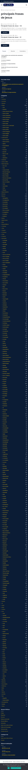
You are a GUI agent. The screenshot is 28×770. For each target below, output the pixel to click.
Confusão (5, 329)
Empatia (4, 381)
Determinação (6, 363)
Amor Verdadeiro (6, 262)
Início (3, 10)
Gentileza (5, 417)
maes (4, 184)
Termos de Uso (4, 729)
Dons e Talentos (6, 375)
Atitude (4, 278)
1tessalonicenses (6, 617)
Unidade (4, 589)
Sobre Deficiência (6, 117)
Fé (3, 407)
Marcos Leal (5, 153)
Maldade (5, 466)
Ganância (5, 413)
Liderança (5, 456)
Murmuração (5, 486)
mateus (4, 663)
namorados (5, 186)
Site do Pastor (4, 24)
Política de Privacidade (6, 727)
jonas (4, 653)
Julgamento (5, 454)
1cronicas (4, 99)
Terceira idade (6, 573)
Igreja (4, 434)
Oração (4, 496)
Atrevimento (5, 280)
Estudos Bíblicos (5, 224)
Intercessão (5, 450)
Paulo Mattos (4, 683)
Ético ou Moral (6, 210)
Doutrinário (5, 206)
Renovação (5, 538)
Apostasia (5, 270)
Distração (5, 371)
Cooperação (5, 337)
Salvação (5, 548)
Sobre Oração (6, 127)
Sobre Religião (6, 133)
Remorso (5, 536)
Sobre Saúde (5, 135)
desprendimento (5, 192)
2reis (4, 623)
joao (4, 651)
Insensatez (5, 448)
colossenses (5, 629)
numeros (4, 667)
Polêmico (5, 216)
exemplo (4, 401)
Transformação (6, 583)
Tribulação (5, 585)
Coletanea (4, 159)
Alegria (4, 246)
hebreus (4, 645)
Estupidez (5, 395)
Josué (3, 605)
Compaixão (5, 315)
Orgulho (4, 498)
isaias (4, 649)
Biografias (3, 715)
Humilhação (5, 432)
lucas (4, 659)
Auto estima (5, 282)
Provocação (5, 526)
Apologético (5, 198)
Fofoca (4, 411)
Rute (3, 690)
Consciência (5, 331)
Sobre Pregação (6, 131)
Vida (4, 593)
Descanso (5, 353)
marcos (4, 661)
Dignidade (5, 367)
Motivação (5, 484)
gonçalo (4, 151)
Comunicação (6, 319)
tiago (4, 677)
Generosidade (6, 415)
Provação (5, 524)
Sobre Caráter (6, 113)
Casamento (5, 307)
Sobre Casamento (6, 115)
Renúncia (5, 540)
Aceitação (5, 240)
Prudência (5, 528)
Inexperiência (5, 440)
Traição (4, 579)
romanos (5, 671)
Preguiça (5, 516)
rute (3, 673)
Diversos (3, 194)
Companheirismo (6, 317)
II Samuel (4, 236)
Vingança (5, 597)
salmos (4, 675)
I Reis (3, 228)
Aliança (4, 248)
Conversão (5, 335)
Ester (3, 222)
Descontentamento (7, 357)
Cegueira (5, 309)
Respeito (5, 542)
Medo (4, 472)
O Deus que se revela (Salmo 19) (10, 1)
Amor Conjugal (6, 256)
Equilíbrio (5, 385)
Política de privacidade (16, 768)
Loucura (4, 462)
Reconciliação (6, 530)
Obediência (5, 490)
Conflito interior (6, 325)
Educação (5, 377)
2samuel (3, 103)
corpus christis (6, 169)
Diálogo (4, 365)
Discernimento (6, 369)
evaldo (4, 147)
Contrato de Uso (4, 731)
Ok (8, 768)
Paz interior (5, 506)
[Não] (26, 766)
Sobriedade (5, 561)
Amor (4, 252)
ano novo (5, 165)
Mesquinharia (5, 476)
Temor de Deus (6, 571)
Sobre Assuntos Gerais (8, 111)
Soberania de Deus (7, 557)
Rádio (3, 688)
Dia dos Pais (5, 179)
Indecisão (5, 438)
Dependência (5, 349)
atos (4, 627)
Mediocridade (6, 470)
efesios (4, 635)
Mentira (4, 474)
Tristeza (4, 587)
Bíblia (4, 286)
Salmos (3, 692)
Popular (4, 51)
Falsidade (5, 403)
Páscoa (4, 190)
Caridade (5, 304)
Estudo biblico (6, 700)
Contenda (5, 333)
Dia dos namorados (7, 177)
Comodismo (5, 313)
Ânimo (4, 264)
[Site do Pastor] (8, 5)
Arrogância (5, 276)
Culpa (4, 341)
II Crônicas (4, 232)
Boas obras (5, 288)
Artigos (3, 105)
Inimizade (5, 446)
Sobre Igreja (5, 123)
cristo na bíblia (5, 161)
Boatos (4, 290)
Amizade (5, 250)
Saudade (5, 552)
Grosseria (5, 421)
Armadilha (5, 272)
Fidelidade (5, 409)
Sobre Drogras (6, 119)
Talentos (4, 567)
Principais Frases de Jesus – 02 (11, 26)
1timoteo (5, 619)
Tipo (3, 696)
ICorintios (5, 647)
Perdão (4, 508)
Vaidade (3, 704)
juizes (3, 607)
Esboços (3, 196)
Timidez (4, 577)
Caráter (4, 300)
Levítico (3, 609)
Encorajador (5, 208)
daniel (4, 631)
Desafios (4, 109)
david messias (6, 139)
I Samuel (3, 230)
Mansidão (5, 468)
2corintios (4, 101)
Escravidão (5, 389)
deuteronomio (6, 633)
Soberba (4, 559)
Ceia (4, 107)
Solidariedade (6, 565)
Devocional (5, 204)
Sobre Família (6, 121)
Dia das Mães (6, 173)
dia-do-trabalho (6, 182)
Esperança (5, 391)
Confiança (5, 323)
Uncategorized (5, 702)
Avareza (4, 284)
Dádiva (4, 343)
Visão (4, 599)
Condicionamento (6, 321)
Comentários (23, 51)
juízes (4, 655)
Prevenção (5, 520)
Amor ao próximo (6, 254)
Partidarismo (5, 504)
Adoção (4, 242)
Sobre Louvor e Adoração (8, 125)
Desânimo (5, 351)
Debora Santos (6, 141)
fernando (5, 149)
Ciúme (4, 311)
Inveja (4, 452)
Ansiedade (5, 266)
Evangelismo (5, 399)
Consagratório (6, 200)
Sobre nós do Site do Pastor (7, 725)
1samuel (4, 615)
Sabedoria (5, 544)
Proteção (5, 522)
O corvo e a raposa (5, 60)
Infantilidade (5, 442)
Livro (3, 611)
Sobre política (6, 129)
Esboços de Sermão (5, 719)
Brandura (5, 294)
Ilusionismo (5, 436)
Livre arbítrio (5, 460)
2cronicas (5, 621)
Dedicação (5, 347)
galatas (4, 641)
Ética (4, 397)
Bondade (5, 292)
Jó (2, 603)
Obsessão (5, 492)
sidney (4, 155)
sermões (3, 694)
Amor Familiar (6, 260)
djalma (4, 143)
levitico (4, 657)
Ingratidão (5, 444)
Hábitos (4, 423)
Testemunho (5, 575)
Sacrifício (5, 546)
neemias (4, 665)
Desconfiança (6, 355)
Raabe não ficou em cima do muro (9, 67)
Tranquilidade (6, 581)
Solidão (4, 563)
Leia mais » (5, 32)
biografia (5, 698)
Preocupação (6, 518)
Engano (4, 383)
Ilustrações (4, 238)
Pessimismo (5, 512)
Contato (2, 740)
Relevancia (5, 534)
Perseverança (6, 510)
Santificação (5, 550)
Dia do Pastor (6, 175)
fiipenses (5, 639)
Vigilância (5, 595)
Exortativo (5, 214)
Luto (4, 464)
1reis (4, 613)
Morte (4, 482)
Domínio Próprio (6, 373)
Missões (4, 480)
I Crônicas (4, 226)
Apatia (4, 268)
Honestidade (5, 427)
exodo (4, 637)
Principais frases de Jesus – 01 (11, 37)
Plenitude (5, 514)
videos (3, 706)
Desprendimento (6, 361)
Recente (13, 51)
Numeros (4, 681)
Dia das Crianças (6, 171)
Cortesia (4, 339)
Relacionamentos (6, 532)
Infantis (3, 601)
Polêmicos (4, 685)
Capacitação (5, 298)
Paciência (5, 502)
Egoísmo (5, 379)
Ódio (4, 494)
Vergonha (5, 591)
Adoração (5, 244)
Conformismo (6, 327)
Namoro (4, 488)
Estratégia (5, 393)
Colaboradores (5, 137)
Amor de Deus (6, 258)
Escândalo (5, 387)
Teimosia (5, 569)
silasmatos (5, 157)
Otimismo (5, 500)
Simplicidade (5, 555)
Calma (4, 296)
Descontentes (6, 359)
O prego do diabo (5, 70)
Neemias (3, 679)
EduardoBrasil (6, 145)
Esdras (3, 218)
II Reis (3, 234)
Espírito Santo (5, 220)
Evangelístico (5, 212)
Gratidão (5, 419)
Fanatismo (5, 405)
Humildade (5, 429)
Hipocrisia (5, 425)
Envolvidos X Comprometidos (8, 63)
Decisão (4, 345)
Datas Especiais (5, 163)
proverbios (5, 669)
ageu (4, 625)
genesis (4, 643)
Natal (4, 188)
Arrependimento (6, 274)
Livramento (5, 458)
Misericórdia (5, 478)
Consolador (5, 202)
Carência (5, 302)
